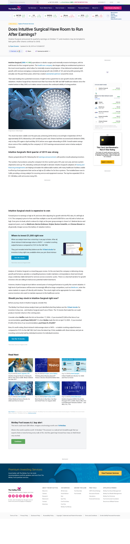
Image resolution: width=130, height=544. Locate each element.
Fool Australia (78, 491)
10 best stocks (48, 249)
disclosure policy (32, 413)
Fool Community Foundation (111, 499)
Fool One (63, 504)
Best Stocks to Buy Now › (112, 8)
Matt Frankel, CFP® (49, 396)
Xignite (22, 501)
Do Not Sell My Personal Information (110, 515)
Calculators (92, 496)
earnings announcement (47, 157)
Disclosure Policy (35, 515)
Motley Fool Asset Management (112, 491)
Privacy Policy (24, 515)
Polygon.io (28, 501)
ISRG (24, 62)
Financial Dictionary (94, 499)
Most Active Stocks (114, 13)
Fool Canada (77, 493)
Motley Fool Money (66, 507)
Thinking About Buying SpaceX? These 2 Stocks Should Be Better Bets (47, 376)
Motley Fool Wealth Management (112, 493)
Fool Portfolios (65, 501)
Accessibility (101, 2)
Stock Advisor (65, 493)
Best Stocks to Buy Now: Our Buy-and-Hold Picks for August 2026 (46, 400)
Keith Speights (75, 373)
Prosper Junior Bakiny (50, 373)
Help (118, 2)
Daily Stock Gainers (114, 16)
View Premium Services (110, 473)
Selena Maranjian (76, 396)
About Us (44, 491)
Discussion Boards (94, 493)
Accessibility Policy (48, 515)
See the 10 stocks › (18, 339)
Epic (62, 496)
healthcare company (45, 65)
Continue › (18, 441)
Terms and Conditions (91, 515)
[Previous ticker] (9, 15)
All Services (64, 491)
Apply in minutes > (107, 162)
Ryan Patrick (11, 411)
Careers (44, 493)
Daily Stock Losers (116, 19)
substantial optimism (53, 74)
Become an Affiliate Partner (111, 501)
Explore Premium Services (26, 23)
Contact (44, 501)
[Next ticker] (108, 15)
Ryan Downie (14, 46)
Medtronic (74, 287)
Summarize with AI (42, 51)
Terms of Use (14, 515)
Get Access (97, 98)
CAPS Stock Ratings (94, 491)
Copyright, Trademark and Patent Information (69, 515)
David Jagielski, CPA (23, 373)
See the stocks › (20, 257)
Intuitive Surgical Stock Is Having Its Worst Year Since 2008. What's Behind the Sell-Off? (20, 377)
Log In (111, 2)
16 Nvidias (62, 425)
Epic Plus (63, 499)
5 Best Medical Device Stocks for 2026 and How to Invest (19, 400)
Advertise (45, 504)
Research (45, 496)
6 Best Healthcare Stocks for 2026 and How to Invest (73, 376)
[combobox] (23, 2)
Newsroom (45, 499)
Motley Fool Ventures (109, 496)
